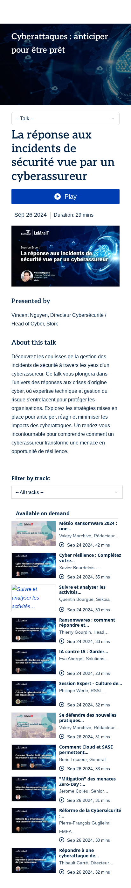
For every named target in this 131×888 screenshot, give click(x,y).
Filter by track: (31, 478)
